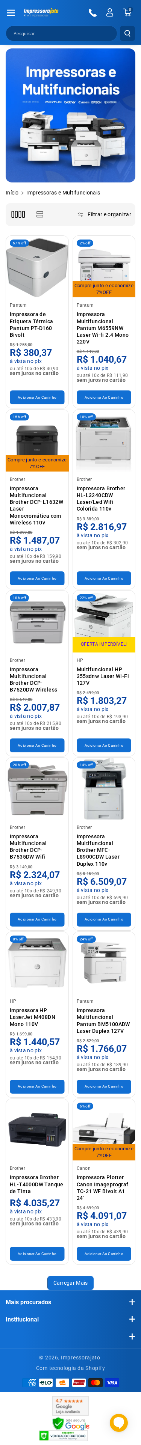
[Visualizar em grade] (17, 214)
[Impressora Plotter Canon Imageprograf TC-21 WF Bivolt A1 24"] (104, 1130)
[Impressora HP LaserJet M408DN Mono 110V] (37, 963)
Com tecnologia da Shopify (70, 1368)
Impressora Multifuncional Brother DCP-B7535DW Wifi (28, 846)
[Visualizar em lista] (39, 214)
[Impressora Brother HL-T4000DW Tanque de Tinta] (37, 1130)
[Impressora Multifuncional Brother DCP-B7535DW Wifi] (37, 789)
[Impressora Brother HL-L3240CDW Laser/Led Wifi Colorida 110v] (104, 441)
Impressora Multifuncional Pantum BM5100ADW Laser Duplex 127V (103, 1020)
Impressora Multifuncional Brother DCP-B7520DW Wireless (33, 679)
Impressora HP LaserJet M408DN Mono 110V (32, 1017)
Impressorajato (80, 1358)
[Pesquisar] (127, 33)
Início (12, 193)
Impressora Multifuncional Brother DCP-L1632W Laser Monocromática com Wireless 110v (36, 505)
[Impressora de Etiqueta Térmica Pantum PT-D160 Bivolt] (37, 267)
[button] (11, 13)
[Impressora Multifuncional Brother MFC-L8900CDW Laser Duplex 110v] (104, 789)
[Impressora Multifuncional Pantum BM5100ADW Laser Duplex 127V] (104, 963)
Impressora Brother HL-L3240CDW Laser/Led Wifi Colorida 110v (101, 498)
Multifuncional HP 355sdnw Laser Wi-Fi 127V (103, 676)
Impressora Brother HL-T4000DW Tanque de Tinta (37, 1184)
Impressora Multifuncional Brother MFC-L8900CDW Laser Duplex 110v (98, 850)
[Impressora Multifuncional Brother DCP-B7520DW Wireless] (37, 622)
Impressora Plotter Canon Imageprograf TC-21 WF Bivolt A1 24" (103, 1187)
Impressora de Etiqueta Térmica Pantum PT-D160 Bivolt (31, 324)
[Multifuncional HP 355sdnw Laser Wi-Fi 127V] (104, 622)
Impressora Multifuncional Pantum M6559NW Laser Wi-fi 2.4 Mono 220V (103, 328)
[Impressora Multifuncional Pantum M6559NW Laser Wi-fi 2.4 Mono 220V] (104, 267)
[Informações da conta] (110, 12)
